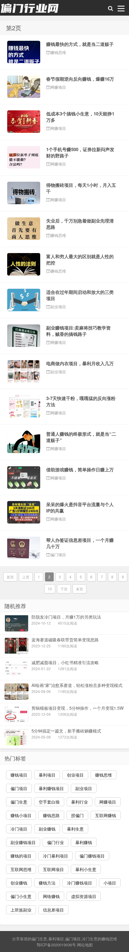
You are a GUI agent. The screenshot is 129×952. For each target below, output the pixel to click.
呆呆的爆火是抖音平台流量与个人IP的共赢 (80, 507)
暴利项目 (56, 939)
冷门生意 (90, 939)
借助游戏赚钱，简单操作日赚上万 (80, 469)
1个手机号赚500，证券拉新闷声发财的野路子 (80, 152)
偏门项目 (73, 939)
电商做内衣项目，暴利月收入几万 (80, 363)
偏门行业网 (30, 9)
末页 (79, 588)
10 (50, 588)
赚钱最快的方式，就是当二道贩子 (80, 44)
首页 (10, 576)
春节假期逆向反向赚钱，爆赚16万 (80, 79)
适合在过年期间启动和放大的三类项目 (80, 295)
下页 (64, 588)
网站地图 (85, 945)
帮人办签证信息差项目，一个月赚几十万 (80, 543)
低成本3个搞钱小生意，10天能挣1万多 (80, 116)
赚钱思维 (109, 939)
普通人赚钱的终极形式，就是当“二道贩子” (81, 437)
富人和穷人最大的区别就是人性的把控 (80, 259)
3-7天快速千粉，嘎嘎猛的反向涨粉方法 (81, 401)
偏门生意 (39, 939)
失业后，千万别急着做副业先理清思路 (80, 223)
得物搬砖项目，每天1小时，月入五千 (81, 188)
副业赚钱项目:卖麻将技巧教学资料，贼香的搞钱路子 (78, 330)
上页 (25, 576)
